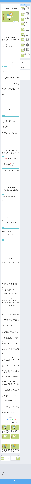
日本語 (3, 474)
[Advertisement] (10, 29)
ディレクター (23, 62)
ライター (22, 64)
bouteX (2, 1)
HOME (16, 480)
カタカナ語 (17, 422)
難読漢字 (22, 67)
